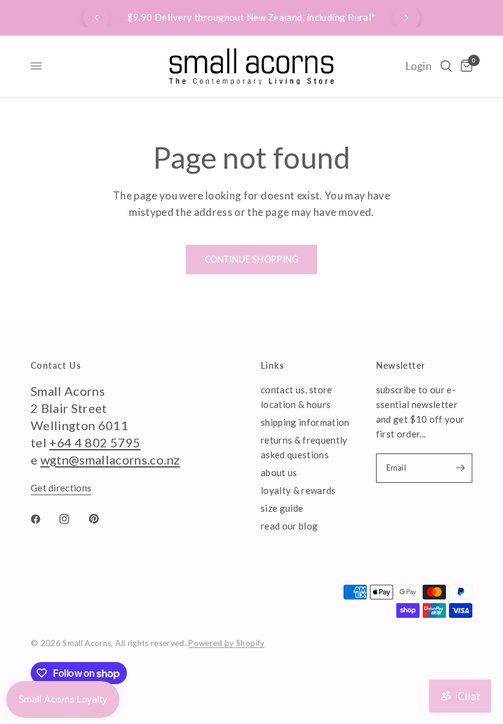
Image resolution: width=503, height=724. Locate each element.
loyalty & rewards (298, 490)
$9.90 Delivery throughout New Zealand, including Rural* (251, 17)
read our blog (289, 525)
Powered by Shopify (226, 643)
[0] (464, 66)
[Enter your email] (460, 468)
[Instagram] (73, 519)
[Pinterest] (102, 519)
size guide (282, 508)
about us (279, 472)
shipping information (305, 422)
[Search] (446, 66)
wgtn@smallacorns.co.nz (110, 459)
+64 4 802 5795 (94, 442)
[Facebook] (44, 519)
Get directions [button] (61, 488)
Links (272, 365)
